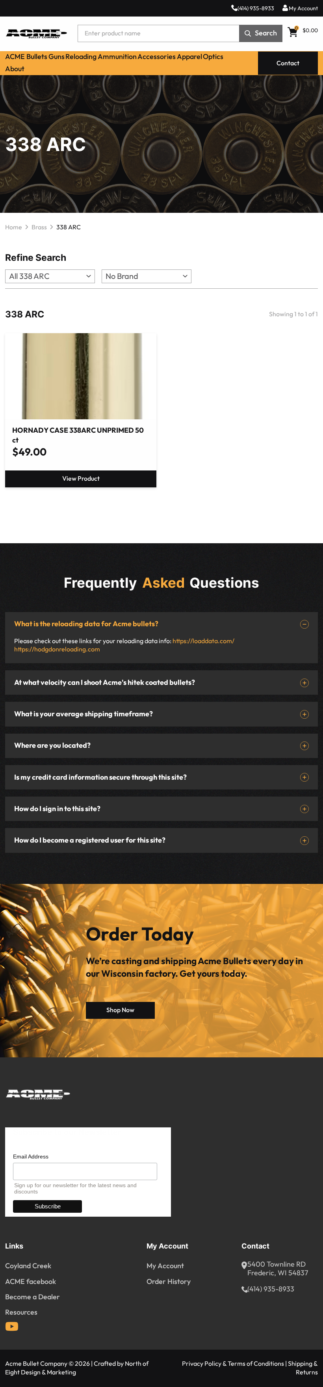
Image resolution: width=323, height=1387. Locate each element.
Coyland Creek (28, 1266)
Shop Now (120, 1010)
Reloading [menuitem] (81, 56)
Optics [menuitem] (213, 56)
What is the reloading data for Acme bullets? (86, 624)
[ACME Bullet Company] (36, 33)
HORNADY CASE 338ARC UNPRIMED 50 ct (78, 435)
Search (266, 33)
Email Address (30, 1156)
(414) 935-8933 (256, 8)
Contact (288, 63)
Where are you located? (52, 746)
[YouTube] (12, 1326)
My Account (303, 8)
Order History (169, 1281)
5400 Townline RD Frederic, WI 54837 (277, 1269)
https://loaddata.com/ (203, 641)
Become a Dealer (32, 1297)
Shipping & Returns (303, 1367)
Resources (21, 1312)
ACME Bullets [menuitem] (26, 56)
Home (13, 227)
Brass (39, 227)
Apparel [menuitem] (189, 56)
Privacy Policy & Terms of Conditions (233, 1363)
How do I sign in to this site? (57, 809)
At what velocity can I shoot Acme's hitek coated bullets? (104, 683)
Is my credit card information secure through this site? (100, 777)
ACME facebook (30, 1281)
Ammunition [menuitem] (117, 56)
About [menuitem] (14, 69)
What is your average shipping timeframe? (83, 714)
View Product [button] (81, 478)
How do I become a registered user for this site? (89, 840)
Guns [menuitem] (56, 56)
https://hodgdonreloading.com (57, 649)
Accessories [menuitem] (156, 56)
